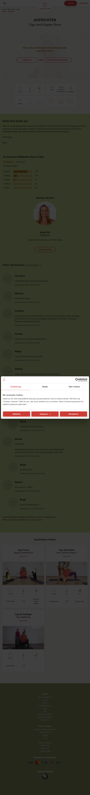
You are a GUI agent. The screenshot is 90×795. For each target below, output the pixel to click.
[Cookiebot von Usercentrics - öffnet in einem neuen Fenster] (77, 380)
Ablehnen (16, 414)
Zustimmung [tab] (15, 387)
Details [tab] (45, 387)
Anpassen (44, 414)
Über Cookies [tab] (74, 387)
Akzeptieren (73, 414)
